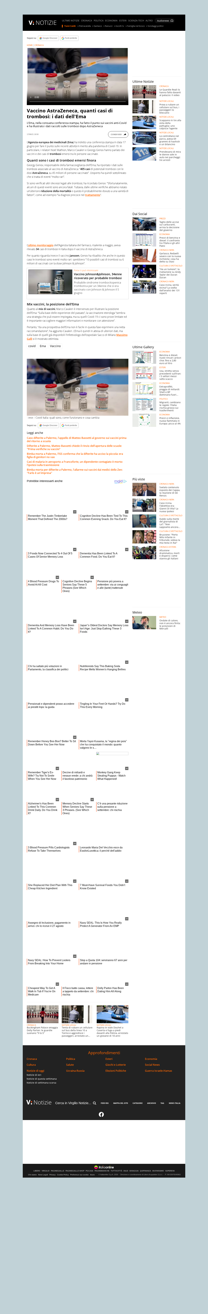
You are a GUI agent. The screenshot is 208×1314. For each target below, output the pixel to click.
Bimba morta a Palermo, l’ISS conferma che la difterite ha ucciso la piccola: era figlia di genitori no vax (75, 455)
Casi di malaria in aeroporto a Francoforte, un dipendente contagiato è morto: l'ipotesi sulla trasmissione (75, 463)
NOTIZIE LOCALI (69, 1025)
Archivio (151, 1103)
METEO (162, 617)
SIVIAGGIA (134, 1171)
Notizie (42, 1102)
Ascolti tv (119, 26)
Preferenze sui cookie (79, 1175)
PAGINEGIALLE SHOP (74, 1171)
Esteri (108, 1059)
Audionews (163, 20)
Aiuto (92, 1175)
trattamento (92, 195)
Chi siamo (32, 1175)
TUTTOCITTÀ (116, 1171)
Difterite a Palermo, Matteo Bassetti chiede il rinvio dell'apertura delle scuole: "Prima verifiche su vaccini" (74, 447)
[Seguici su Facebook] (101, 1116)
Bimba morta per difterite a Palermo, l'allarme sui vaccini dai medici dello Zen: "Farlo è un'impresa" (75, 471)
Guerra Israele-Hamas (158, 1070)
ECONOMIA (111, 20)
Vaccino (55, 346)
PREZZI (162, 218)
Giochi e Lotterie (115, 1064)
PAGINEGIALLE (57, 1171)
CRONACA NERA (166, 250)
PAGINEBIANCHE (102, 1171)
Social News (152, 1064)
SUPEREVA (170, 1171)
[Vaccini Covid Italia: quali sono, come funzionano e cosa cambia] (77, 387)
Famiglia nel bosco (136, 26)
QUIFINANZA (145, 1171)
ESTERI (123, 20)
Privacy (52, 1175)
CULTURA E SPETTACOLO (170, 266)
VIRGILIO (46, 1171)
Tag (162, 1103)
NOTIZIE (46, 23)
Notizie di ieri (34, 1074)
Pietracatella (85, 26)
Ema (43, 346)
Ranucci (108, 26)
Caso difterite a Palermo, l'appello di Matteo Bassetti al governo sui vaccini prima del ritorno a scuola (76, 439)
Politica (70, 1059)
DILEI (126, 1171)
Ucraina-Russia (75, 1070)
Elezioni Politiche (115, 1070)
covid (32, 346)
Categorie (138, 1103)
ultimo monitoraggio (40, 245)
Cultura (31, 1064)
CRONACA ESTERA (167, 547)
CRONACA (86, 20)
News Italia (174, 1103)
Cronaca (32, 1059)
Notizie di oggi (35, 1070)
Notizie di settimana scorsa (41, 1082)
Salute (70, 1064)
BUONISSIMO (158, 1171)
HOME (30, 45)
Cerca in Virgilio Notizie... (73, 1103)
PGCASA (89, 1171)
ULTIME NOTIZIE (70, 20)
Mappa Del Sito (120, 1103)
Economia (151, 1059)
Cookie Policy (63, 1175)
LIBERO (36, 1171)
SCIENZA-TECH (136, 20)
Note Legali (43, 1175)
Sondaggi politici (155, 26)
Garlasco (98, 26)
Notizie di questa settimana (42, 1078)
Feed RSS (105, 1103)
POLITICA (99, 20)
